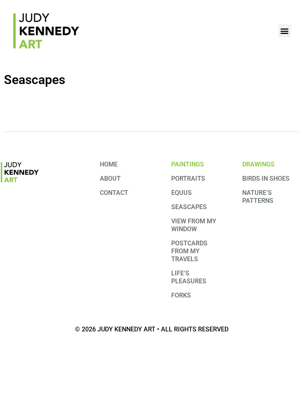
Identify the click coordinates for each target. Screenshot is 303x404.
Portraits (188, 178)
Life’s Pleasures (188, 277)
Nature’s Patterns (257, 196)
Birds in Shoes (266, 178)
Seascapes (189, 207)
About (110, 178)
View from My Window (193, 225)
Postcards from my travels (189, 251)
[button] (284, 30)
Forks (181, 295)
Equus (181, 192)
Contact (114, 192)
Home (109, 164)
